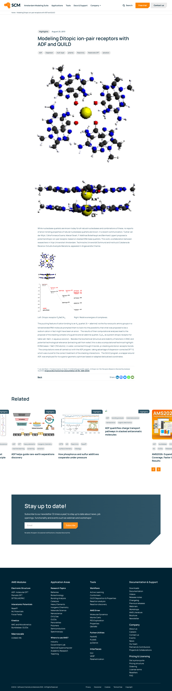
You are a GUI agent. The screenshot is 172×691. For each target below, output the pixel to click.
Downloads (134, 588)
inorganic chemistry (45, 444)
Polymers (55, 625)
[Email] (132, 377)
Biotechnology (57, 595)
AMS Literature (135, 612)
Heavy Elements (58, 604)
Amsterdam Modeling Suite (36, 5)
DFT (19, 444)
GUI (91, 653)
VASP (92, 656)
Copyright (129, 687)
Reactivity (80, 53)
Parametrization (97, 659)
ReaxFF (83, 444)
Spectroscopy (57, 631)
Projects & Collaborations (140, 650)
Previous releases (137, 603)
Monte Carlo (95, 617)
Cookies (107, 687)
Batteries (55, 592)
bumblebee (163, 444)
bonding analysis (118, 418)
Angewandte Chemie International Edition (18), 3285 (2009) (67, 371)
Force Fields (16, 614)
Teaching (55, 653)
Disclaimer (97, 687)
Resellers (133, 672)
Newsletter (134, 618)
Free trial (143, 5)
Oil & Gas (55, 616)
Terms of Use (118, 687)
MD (67, 444)
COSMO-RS (16, 638)
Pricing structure (136, 663)
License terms (135, 669)
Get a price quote (136, 660)
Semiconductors (58, 628)
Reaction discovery (98, 604)
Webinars (133, 606)
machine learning (18, 449)
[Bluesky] (125, 377)
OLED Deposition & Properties (103, 598)
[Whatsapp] (128, 377)
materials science (133, 418)
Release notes (135, 597)
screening (30, 449)
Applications (57, 5)
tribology (78, 449)
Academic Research (59, 650)
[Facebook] (121, 377)
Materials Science (58, 610)
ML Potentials (17, 611)
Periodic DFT (16, 595)
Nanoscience (56, 613)
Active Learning (97, 592)
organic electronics (125, 422)
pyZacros (94, 642)
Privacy (88, 687)
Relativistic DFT (93, 53)
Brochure (133, 615)
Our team (133, 644)
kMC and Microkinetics (21, 624)
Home (13, 12)
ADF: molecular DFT (19, 592)
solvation (106, 53)
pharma (70, 53)
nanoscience (110, 422)
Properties (94, 623)
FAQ (131, 675)
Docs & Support (81, 5)
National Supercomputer (61, 647)
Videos (132, 594)
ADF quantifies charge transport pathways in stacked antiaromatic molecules (123, 431)
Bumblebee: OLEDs (19, 627)
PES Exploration (97, 620)
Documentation (136, 591)
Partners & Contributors (139, 647)
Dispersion (49, 53)
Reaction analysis (97, 601)
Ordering (133, 666)
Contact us (159, 5)
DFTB (61, 444)
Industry (54, 641)
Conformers (95, 595)
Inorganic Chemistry (59, 607)
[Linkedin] (117, 377)
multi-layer (60, 53)
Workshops (134, 609)
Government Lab (58, 644)
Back (40, 377)
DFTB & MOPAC (18, 598)
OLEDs (160, 449)
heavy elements (29, 444)
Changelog (134, 600)
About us (133, 628)
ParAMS (93, 636)
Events (132, 638)
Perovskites (56, 622)
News (131, 641)
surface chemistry (65, 449)
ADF (40, 53)
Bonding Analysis (58, 598)
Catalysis (55, 601)
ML (154, 449)
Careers (132, 632)
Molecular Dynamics (99, 614)
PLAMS (93, 639)
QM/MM (93, 626)
